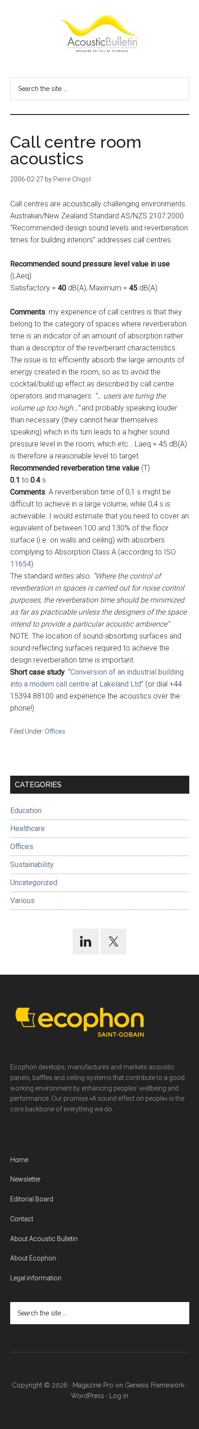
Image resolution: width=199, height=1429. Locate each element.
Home (19, 1160)
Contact (21, 1219)
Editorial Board (31, 1199)
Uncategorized (33, 882)
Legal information (36, 1278)
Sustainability (32, 864)
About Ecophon (33, 1258)
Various (22, 900)
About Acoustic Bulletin (44, 1238)
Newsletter (25, 1179)
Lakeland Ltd (120, 684)
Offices (55, 731)
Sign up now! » (122, 1400)
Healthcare (27, 828)
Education (26, 810)
